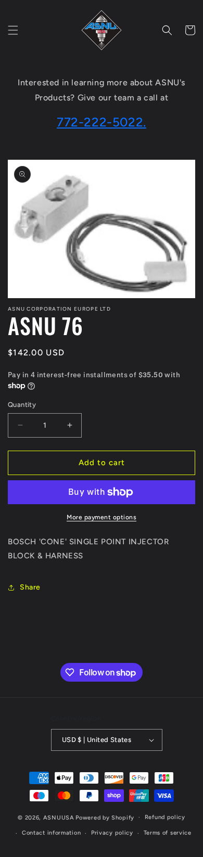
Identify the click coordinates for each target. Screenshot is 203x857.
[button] (13, 30)
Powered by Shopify (104, 817)
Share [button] (30, 587)
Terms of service (168, 832)
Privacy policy (112, 832)
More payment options (101, 517)
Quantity (22, 404)
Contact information (51, 832)
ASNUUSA (58, 817)
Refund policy (165, 817)
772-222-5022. (101, 122)
